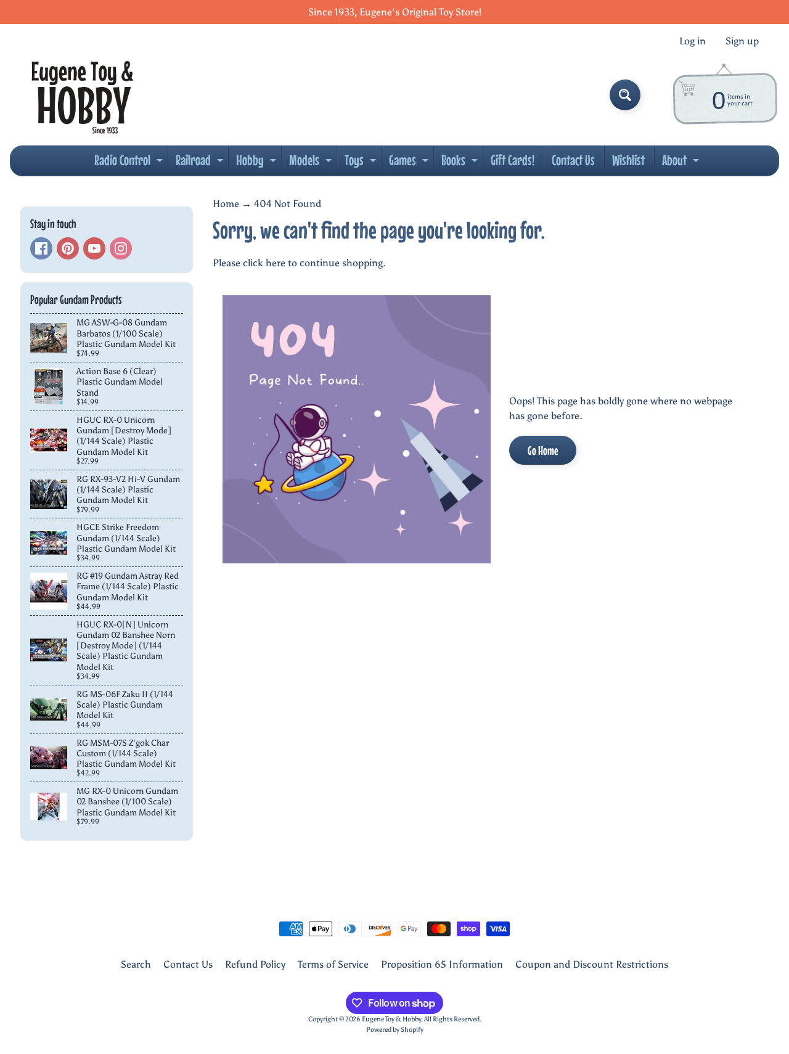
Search (136, 964)
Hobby (257, 163)
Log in (692, 41)
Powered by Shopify (394, 1029)
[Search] (625, 95)
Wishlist (628, 160)
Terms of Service (333, 964)
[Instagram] (121, 248)
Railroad (201, 163)
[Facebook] (41, 248)
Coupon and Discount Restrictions (591, 964)
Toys (362, 163)
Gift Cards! (512, 160)
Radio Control (130, 163)
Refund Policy (255, 964)
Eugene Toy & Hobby (391, 1019)
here (275, 263)
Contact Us (573, 160)
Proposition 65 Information (442, 964)
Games (410, 163)
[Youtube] (94, 248)
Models (312, 163)
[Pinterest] (68, 248)
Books (461, 163)
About (682, 163)
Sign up (742, 41)
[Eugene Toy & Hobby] (82, 95)
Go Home (543, 450)
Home (226, 204)
